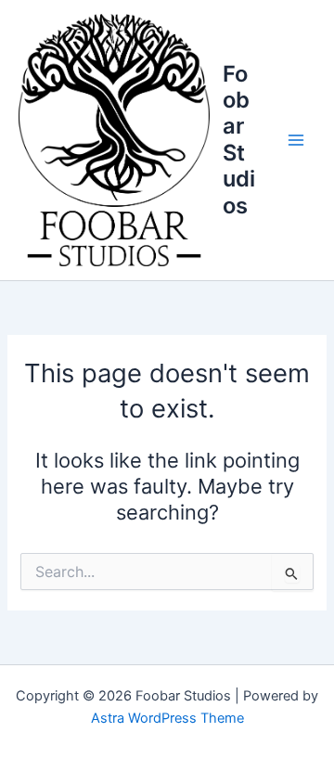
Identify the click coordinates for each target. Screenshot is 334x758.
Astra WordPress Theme (167, 718)
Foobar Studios (239, 139)
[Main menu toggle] (295, 140)
